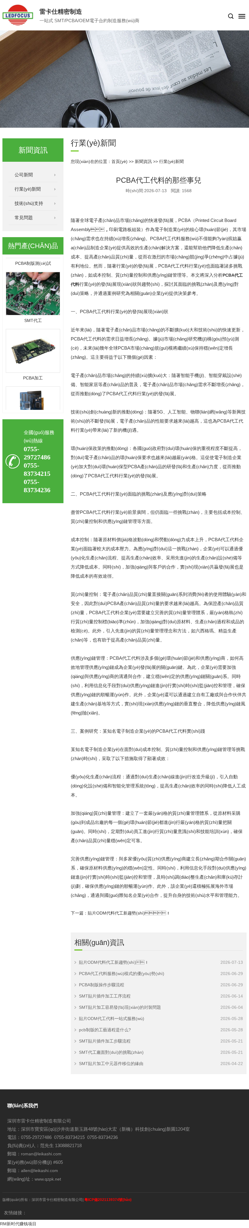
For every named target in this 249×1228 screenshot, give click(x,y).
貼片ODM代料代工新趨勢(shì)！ (114, 962)
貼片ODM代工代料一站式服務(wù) (111, 1018)
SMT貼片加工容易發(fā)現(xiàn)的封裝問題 (120, 1007)
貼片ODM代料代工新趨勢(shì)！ (129, 913)
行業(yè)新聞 (28, 189)
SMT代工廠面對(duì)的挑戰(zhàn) (111, 1052)
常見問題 (24, 217)
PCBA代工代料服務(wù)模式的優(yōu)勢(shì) (121, 973)
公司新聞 (24, 174)
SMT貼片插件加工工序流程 (105, 996)
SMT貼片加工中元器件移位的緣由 (111, 1063)
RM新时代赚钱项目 (18, 1223)
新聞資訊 (143, 161)
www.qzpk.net (48, 1179)
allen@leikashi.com (39, 1170)
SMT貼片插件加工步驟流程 (105, 1041)
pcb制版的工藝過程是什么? (105, 1029)
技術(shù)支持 (29, 203)
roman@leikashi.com (41, 1153)
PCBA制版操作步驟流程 (101, 984)
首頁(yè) (119, 161)
